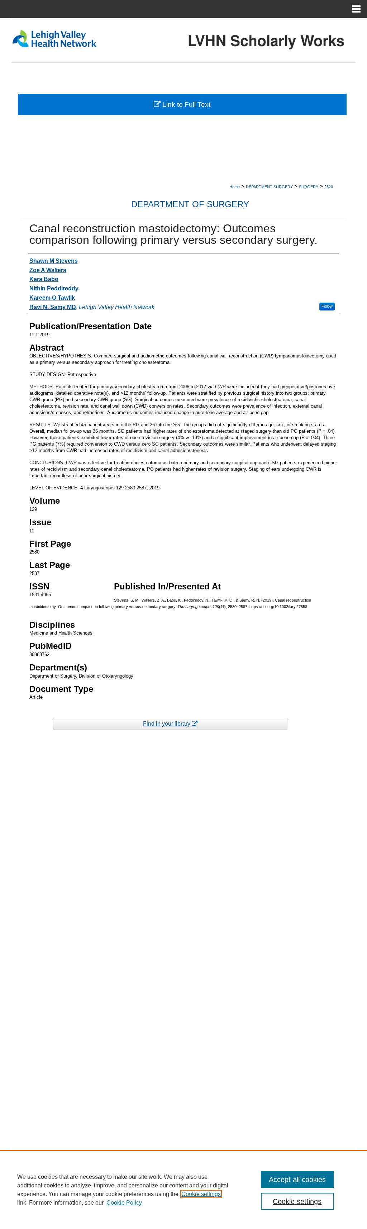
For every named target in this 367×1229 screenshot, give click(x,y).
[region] (183, 1189)
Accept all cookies (297, 1179)
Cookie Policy (124, 1203)
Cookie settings (201, 1194)
